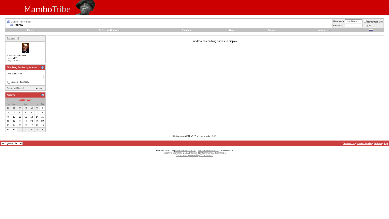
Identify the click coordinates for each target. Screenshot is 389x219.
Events (30, 30)
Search (185, 30)
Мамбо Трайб (364, 143)
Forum (271, 30)
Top (386, 143)
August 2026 (25, 100)
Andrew (11, 38)
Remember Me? (375, 21)
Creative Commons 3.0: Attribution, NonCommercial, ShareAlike (195, 153)
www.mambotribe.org (185, 150)
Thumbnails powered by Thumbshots (194, 155)
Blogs (29, 21)
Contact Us (349, 143)
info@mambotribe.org (208, 150)
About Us (323, 30)
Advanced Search (15, 88)
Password (338, 25)
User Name (338, 21)
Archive (378, 143)
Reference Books (108, 30)
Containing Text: (14, 73)
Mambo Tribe (17, 21)
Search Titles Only (20, 82)
